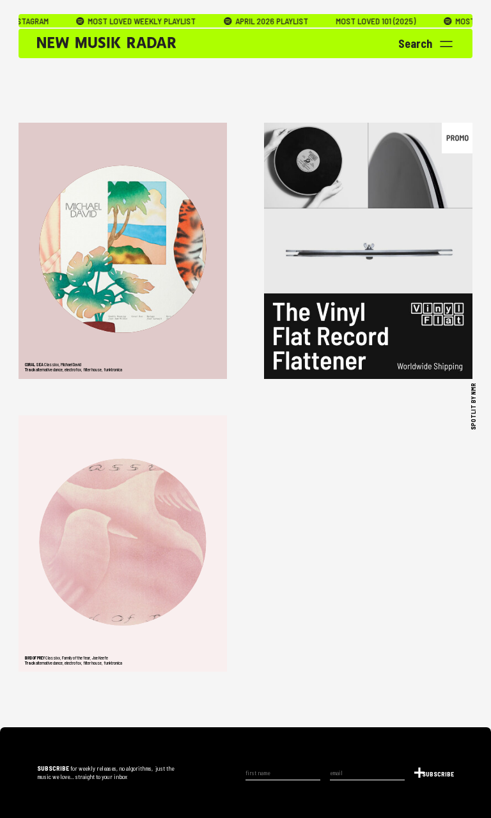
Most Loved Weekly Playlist (121, 21)
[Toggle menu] (446, 44)
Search (415, 43)
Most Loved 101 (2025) (356, 21)
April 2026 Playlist (251, 21)
